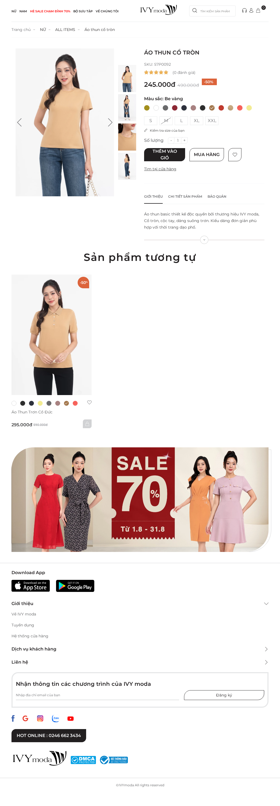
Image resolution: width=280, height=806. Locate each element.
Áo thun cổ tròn (99, 29)
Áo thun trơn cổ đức (31, 412)
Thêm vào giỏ (165, 154)
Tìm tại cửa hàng (160, 168)
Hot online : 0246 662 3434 (49, 735)
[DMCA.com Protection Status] (83, 760)
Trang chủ (21, 29)
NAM (23, 11)
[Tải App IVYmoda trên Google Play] (75, 586)
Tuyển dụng (22, 625)
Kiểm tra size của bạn (166, 130)
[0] (258, 10)
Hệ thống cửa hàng (29, 636)
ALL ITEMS (65, 29)
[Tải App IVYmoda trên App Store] (30, 586)
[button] (19, 122)
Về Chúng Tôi (107, 11)
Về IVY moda (23, 614)
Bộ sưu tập (83, 11)
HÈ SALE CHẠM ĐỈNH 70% (50, 11)
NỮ (13, 11)
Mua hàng (207, 154)
